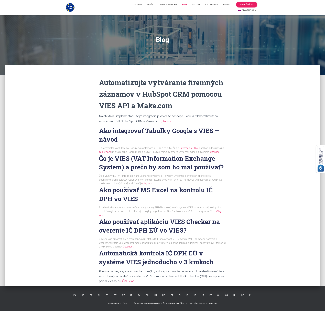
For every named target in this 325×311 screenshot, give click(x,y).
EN (74, 295)
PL (250, 295)
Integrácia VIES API (190, 148)
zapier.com (105, 152)
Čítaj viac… (167, 121)
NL (234, 295)
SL (218, 295)
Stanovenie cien (168, 4)
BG (147, 295)
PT (115, 295)
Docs (195, 4)
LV (211, 295)
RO (163, 295)
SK (226, 295)
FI (187, 295)
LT (203, 295)
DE (83, 295)
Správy (151, 4)
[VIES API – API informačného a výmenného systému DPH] (70, 7)
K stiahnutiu (211, 4)
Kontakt (227, 4)
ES (107, 295)
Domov (138, 4)
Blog (184, 4)
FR (91, 295)
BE (242, 295)
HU (155, 295)
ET (172, 295)
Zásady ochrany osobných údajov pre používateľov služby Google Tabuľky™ (174, 304)
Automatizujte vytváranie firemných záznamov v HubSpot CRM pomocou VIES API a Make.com (161, 94)
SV (139, 295)
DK (99, 295)
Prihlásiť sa (246, 4)
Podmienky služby (117, 304)
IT (131, 295)
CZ (123, 295)
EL (180, 295)
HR (195, 295)
